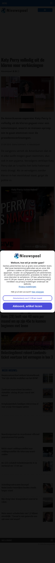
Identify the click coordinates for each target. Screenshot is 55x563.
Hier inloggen (38, 292)
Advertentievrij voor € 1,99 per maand (27, 298)
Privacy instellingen (27, 286)
